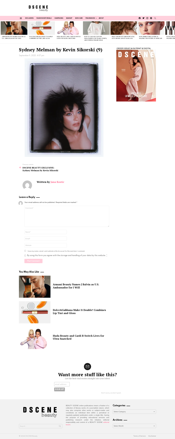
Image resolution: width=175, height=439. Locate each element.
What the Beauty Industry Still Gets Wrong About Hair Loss (123, 37)
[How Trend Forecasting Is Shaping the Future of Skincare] (151, 28)
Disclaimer (152, 436)
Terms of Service (139, 436)
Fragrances (90, 18)
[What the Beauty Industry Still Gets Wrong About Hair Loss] (123, 28)
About (101, 18)
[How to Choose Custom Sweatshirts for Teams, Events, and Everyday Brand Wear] (96, 28)
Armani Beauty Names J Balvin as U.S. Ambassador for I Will (13, 37)
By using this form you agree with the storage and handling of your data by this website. (67, 255)
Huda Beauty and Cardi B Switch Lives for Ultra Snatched (68, 37)
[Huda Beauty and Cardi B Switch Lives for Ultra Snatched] (69, 28)
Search (60, 426)
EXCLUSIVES (29, 18)
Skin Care (79, 18)
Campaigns (58, 18)
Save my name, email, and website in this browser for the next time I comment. (56, 251)
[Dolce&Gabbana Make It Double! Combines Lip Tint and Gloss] (41, 28)
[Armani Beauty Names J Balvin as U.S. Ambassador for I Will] (14, 28)
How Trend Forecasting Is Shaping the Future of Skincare (150, 37)
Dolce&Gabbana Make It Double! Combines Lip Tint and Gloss (41, 37)
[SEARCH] (155, 18)
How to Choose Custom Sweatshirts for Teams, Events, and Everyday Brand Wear (95, 38)
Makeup (69, 18)
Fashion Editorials (44, 18)
